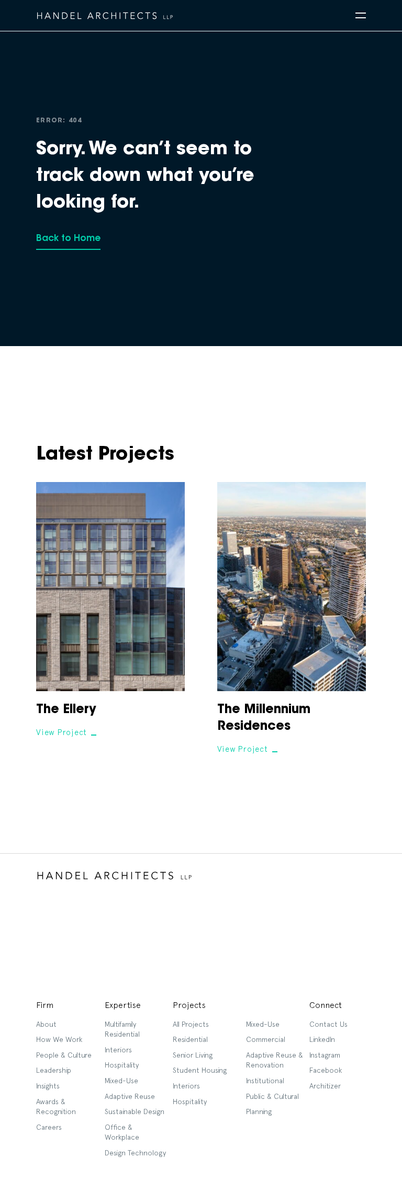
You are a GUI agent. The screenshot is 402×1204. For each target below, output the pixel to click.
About (46, 1024)
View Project (61, 732)
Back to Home (68, 238)
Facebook (325, 1070)
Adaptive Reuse (130, 1096)
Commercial (265, 1039)
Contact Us (328, 1024)
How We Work (59, 1039)
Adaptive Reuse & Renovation (274, 1060)
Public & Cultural (272, 1096)
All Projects (191, 1024)
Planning (259, 1111)
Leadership (53, 1070)
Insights (48, 1086)
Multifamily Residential (122, 1029)
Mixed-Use (121, 1080)
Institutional (265, 1080)
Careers (49, 1127)
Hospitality (122, 1065)
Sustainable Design (134, 1111)
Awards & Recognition (56, 1106)
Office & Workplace (122, 1132)
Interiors (118, 1050)
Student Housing (200, 1070)
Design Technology (135, 1153)
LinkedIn (322, 1039)
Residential (190, 1039)
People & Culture (64, 1055)
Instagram (324, 1055)
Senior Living (193, 1055)
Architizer (325, 1086)
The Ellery (66, 710)
